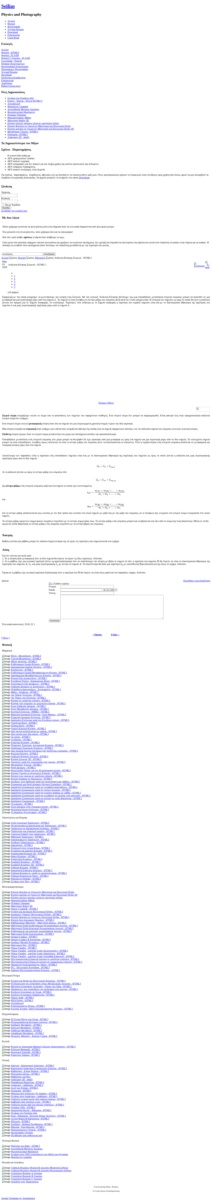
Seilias (8, 6)
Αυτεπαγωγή (13, 103)
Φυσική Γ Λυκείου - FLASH (15, 58)
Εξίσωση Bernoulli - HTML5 (25, 1049)
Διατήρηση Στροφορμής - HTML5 (28, 801)
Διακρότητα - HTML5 (22, 845)
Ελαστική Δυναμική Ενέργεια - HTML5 (31, 717)
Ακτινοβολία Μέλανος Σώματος (23, 109)
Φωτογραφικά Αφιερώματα (14, 66)
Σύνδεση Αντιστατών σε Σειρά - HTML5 (31, 992)
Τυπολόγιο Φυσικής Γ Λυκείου (26, 1179)
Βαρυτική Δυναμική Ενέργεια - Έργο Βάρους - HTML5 (38, 714)
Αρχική (5, 49)
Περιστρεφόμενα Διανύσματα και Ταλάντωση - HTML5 (39, 825)
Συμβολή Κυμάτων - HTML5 (26, 862)
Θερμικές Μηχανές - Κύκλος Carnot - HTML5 (34, 1036)
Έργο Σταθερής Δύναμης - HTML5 (28, 706)
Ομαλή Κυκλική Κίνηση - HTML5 (28, 728)
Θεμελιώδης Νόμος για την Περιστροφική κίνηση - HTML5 (41, 770)
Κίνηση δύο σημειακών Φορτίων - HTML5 (32, 920)
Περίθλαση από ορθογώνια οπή (26, 1135)
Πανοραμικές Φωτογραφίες (14, 69)
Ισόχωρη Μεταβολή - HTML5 (26, 1027)
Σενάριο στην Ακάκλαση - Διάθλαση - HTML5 (34, 1096)
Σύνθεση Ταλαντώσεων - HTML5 (28, 842)
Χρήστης (5, 192)
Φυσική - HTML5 (10, 52)
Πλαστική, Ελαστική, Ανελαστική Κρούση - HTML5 (37, 745)
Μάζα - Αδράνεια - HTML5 (24, 692)
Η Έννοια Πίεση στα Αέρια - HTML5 (29, 1019)
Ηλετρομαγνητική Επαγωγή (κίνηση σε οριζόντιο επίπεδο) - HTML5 (45, 959)
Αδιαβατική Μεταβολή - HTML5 (27, 1033)
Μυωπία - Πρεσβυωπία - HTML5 (28, 1127)
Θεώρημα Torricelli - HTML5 (26, 1052)
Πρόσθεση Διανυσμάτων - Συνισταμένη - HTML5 (36, 689)
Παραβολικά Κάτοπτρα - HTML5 (27, 1082)
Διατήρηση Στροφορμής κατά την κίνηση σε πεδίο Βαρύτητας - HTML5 (46, 798)
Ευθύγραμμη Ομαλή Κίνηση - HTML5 (30, 664)
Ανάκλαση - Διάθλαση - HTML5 (27, 1085)
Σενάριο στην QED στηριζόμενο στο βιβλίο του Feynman (39, 1154)
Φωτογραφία (13, 26)
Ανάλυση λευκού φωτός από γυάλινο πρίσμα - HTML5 (38, 1099)
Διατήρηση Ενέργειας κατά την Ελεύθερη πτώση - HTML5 (40, 720)
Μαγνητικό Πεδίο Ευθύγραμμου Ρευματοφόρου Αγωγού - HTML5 (44, 925)
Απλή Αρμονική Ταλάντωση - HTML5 (30, 823)
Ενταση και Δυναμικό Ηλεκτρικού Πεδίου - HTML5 (37, 911)
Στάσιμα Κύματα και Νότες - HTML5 (30, 876)
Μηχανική (40, 258)
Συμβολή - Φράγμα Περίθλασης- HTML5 (32, 1124)
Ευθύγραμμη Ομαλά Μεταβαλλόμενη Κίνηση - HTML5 (39, 672)
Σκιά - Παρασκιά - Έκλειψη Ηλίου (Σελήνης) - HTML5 (38, 1116)
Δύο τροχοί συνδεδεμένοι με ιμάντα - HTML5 (34, 731)
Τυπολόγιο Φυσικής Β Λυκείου (26, 1176)
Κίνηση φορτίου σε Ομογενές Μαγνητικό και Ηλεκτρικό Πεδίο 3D (40, 129)
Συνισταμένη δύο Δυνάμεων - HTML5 (30, 684)
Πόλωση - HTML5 (20, 1121)
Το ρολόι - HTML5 (20, 737)
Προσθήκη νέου (191, 580)
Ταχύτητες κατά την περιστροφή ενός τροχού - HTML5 (38, 762)
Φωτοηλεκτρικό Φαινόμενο (21, 112)
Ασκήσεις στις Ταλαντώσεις (25, 1181)
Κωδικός (5, 198)
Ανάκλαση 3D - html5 (18, 137)
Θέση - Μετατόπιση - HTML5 (26, 656)
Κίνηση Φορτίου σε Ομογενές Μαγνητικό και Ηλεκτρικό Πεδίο (39, 126)
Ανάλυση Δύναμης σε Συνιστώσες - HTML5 (33, 686)
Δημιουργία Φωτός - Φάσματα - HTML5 (31, 1110)
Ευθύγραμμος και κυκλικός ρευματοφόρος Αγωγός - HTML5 (41, 931)
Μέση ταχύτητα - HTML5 (24, 661)
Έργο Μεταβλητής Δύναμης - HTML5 (30, 709)
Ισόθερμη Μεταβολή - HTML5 (26, 1030)
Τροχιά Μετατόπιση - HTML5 (26, 658)
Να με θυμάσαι (12, 204)
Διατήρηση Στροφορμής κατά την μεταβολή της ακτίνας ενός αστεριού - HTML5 (50, 795)
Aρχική (11, 21)
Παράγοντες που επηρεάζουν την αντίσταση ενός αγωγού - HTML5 (44, 989)
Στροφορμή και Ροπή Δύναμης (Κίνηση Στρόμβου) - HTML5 (41, 784)
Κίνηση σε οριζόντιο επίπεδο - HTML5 (30, 700)
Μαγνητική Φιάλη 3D (18, 120)
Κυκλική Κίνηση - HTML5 (24, 753)
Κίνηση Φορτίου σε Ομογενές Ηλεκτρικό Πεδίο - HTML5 (40, 917)
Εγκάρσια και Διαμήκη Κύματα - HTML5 (31, 850)
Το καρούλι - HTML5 (22, 804)
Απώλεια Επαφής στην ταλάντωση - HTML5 (33, 834)
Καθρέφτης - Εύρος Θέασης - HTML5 (30, 1071)
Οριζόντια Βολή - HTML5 (24, 723)
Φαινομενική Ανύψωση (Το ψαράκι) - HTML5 (34, 1093)
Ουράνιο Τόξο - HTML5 (23, 1107)
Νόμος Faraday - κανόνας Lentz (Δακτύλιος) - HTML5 (38, 953)
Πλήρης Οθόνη (106, 403)
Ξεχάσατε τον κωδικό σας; (14, 211)
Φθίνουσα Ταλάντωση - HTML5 (27, 837)
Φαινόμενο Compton (17, 106)
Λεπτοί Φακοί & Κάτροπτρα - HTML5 (30, 1118)
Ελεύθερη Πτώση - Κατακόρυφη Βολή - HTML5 (35, 681)
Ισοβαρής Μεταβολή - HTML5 (26, 1025)
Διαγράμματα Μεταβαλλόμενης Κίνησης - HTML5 (36, 675)
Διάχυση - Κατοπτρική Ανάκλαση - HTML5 (32, 1065)
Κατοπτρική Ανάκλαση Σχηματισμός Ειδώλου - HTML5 (39, 1068)
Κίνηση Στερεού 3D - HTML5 (26, 759)
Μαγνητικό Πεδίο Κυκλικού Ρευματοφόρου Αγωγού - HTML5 (42, 928)
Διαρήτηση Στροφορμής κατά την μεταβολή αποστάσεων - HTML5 (44, 787)
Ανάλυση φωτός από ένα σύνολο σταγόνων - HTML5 (37, 1104)
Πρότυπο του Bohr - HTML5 (25, 1146)
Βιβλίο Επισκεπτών (11, 86)
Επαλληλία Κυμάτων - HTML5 (26, 859)
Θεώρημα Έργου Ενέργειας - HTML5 (30, 809)
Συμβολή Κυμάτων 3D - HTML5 (27, 864)
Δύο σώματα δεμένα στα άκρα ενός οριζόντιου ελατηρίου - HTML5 (44, 751)
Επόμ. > (115, 634)
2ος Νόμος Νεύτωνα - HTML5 (26, 695)
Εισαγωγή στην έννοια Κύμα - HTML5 (30, 848)
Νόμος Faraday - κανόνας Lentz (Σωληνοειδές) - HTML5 (39, 950)
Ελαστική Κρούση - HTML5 (25, 742)
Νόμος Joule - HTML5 (22, 997)
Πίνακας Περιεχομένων (13, 63)
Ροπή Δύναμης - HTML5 (23, 767)
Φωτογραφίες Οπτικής (22, 1132)
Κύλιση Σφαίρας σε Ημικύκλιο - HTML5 (31, 778)
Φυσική (11, 24)
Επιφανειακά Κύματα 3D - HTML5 (28, 853)
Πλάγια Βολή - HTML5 (23, 725)
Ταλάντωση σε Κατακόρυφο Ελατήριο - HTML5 (35, 828)
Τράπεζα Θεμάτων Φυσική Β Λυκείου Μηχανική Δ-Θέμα (39, 1167)
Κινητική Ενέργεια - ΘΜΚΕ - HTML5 (30, 711)
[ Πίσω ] (5, 638)
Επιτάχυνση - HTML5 (22, 670)
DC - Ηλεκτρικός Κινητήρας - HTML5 (30, 967)
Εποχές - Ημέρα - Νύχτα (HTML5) (24, 101)
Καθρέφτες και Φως (21, 1076)
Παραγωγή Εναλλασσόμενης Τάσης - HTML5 (34, 964)
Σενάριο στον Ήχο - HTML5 (25, 881)
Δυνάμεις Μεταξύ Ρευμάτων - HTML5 (30, 942)
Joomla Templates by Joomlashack (18, 1198)
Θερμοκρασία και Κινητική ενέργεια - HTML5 (34, 1022)
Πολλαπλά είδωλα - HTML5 (25, 1074)
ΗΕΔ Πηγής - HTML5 (22, 1000)
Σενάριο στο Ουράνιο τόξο (20, 98)
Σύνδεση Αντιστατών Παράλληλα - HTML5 (33, 995)
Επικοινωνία (13, 35)
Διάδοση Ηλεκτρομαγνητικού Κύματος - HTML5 (35, 970)
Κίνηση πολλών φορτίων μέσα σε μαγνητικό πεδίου (33, 123)
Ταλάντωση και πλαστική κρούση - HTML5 (33, 831)
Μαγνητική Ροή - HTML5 (24, 945)
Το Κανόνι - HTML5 (21, 739)
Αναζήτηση (6, 83)
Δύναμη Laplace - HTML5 (24, 936)
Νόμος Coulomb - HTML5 (24, 909)
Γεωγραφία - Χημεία (11, 61)
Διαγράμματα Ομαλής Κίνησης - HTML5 (31, 667)
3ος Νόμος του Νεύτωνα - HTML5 (28, 697)
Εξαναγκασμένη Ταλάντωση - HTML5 (30, 839)
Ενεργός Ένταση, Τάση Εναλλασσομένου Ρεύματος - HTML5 (42, 1008)
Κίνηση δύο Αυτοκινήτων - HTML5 (29, 678)
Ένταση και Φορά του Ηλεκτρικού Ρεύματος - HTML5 (38, 981)
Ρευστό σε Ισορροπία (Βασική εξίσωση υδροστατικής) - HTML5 (43, 1046)
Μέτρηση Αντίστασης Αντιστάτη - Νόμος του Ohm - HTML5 (41, 986)
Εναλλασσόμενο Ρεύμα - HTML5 (28, 1006)
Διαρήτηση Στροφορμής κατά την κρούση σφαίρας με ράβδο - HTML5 (46, 792)
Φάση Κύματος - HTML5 (24, 856)
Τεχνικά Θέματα (15, 29)
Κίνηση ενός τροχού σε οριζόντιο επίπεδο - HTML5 (37, 776)
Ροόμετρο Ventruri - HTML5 (25, 1055)
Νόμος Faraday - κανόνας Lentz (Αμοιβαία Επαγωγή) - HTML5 (42, 956)
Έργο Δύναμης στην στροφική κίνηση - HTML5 (35, 806)
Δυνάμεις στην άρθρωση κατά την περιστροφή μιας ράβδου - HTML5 (45, 781)
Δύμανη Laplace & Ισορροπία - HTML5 (31, 939)
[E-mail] (207, 264)
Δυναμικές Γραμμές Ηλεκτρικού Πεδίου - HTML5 (36, 914)
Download (12, 32)
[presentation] (106, 466)
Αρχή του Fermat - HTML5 (24, 1088)
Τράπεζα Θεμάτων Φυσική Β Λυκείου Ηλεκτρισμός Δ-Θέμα (41, 1170)
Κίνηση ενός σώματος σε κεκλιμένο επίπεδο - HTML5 (38, 703)
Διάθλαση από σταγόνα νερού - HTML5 (31, 1102)
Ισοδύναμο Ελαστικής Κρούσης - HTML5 (32, 748)
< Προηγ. (97, 634)
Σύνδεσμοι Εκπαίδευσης (13, 77)
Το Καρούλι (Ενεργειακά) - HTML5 (29, 812)
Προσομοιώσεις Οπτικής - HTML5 (28, 1130)
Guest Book (13, 37)
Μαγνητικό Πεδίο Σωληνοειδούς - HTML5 (32, 934)
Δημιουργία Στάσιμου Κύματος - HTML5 (31, 870)
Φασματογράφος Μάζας (19, 117)
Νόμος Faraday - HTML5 (24, 948)
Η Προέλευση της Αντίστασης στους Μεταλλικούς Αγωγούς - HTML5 (46, 983)
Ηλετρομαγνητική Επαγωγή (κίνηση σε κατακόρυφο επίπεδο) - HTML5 (46, 962)
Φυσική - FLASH (10, 55)
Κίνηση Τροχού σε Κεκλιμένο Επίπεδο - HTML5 (36, 773)
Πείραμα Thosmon (16, 115)
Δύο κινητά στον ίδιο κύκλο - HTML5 (30, 734)
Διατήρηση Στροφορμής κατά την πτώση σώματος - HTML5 (41, 790)
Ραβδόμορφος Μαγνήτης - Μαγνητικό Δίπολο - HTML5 (38, 923)
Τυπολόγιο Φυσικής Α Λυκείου (26, 1173)
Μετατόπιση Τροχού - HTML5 (22, 131)
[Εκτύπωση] (199, 264)
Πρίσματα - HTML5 (17, 134)
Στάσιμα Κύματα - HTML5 (24, 867)
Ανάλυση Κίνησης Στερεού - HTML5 (29, 756)
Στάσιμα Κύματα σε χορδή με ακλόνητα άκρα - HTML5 (39, 873)
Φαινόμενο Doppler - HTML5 (26, 878)
